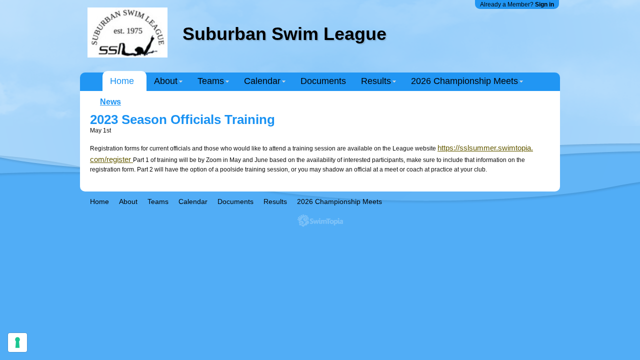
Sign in (544, 4)
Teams (211, 81)
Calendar (262, 81)
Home (122, 81)
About (166, 81)
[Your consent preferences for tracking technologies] (17, 342)
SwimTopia (320, 220)
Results (376, 81)
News (110, 102)
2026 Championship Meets (464, 81)
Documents (323, 81)
